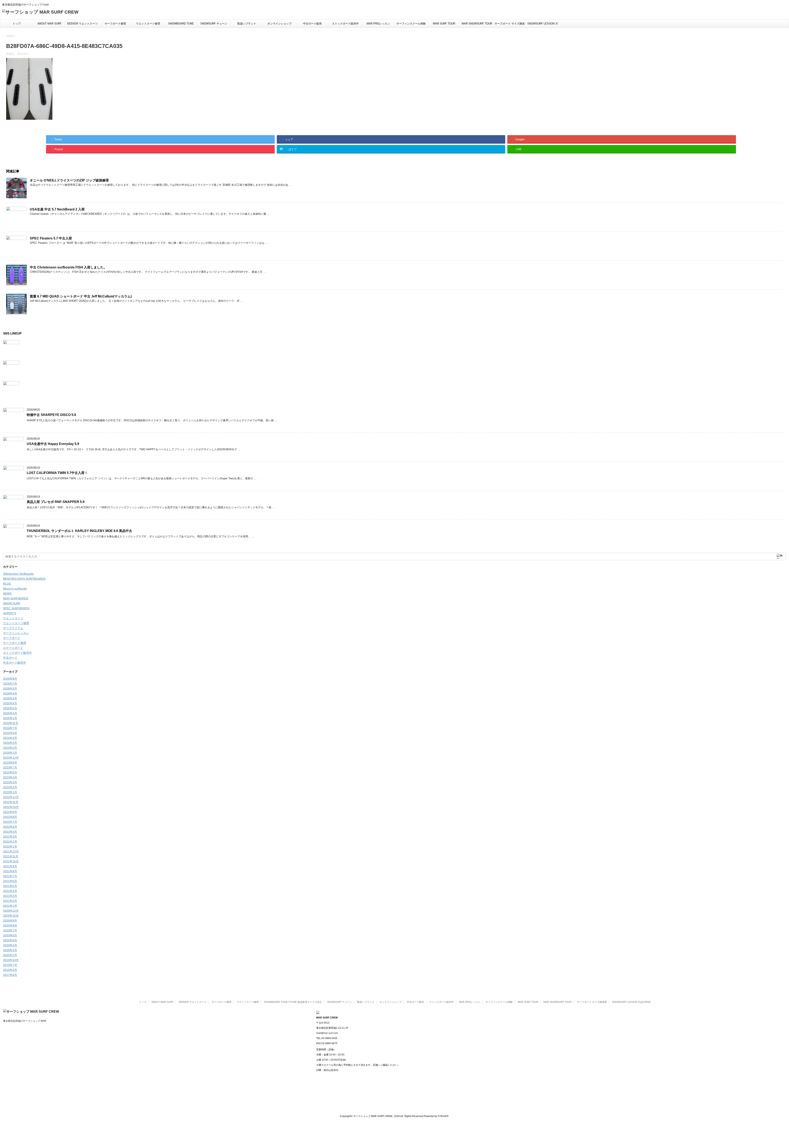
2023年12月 (11, 757)
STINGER (443, 1116)
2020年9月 (10, 920)
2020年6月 (10, 935)
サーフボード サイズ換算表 (510, 25)
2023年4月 (10, 777)
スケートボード (13, 647)
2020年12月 (11, 910)
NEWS (7, 593)
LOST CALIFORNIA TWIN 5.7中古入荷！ (57, 473)
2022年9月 (10, 812)
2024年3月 (10, 742)
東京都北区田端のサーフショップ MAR (24, 1020)
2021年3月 (10, 896)
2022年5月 (10, 826)
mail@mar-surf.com (327, 1033)
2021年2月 (10, 900)
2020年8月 (10, 925)
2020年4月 (10, 945)
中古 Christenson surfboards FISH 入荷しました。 (68, 267)
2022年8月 (10, 817)
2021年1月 (10, 905)
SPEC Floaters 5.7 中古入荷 (51, 238)
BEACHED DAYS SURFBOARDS (24, 578)
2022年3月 (10, 836)
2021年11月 (10, 856)
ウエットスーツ (13, 618)
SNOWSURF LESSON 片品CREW (542, 25)
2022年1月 (10, 846)
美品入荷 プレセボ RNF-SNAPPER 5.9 (55, 502)
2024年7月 (10, 728)
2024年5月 (10, 733)
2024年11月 (10, 723)
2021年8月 (10, 871)
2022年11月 (10, 802)
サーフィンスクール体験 (411, 23)
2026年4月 (10, 693)
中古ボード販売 (312, 23)
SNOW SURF (12, 603)
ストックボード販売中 (345, 23)
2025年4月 (10, 713)
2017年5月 (10, 975)
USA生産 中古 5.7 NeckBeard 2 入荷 (57, 209)
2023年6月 (10, 772)
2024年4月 (10, 738)
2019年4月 (10, 970)
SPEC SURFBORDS (16, 608)
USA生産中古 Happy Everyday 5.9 (53, 444)
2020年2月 (10, 955)
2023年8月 (10, 762)
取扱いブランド (246, 23)
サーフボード (11, 638)
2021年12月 (11, 851)
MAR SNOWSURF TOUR (477, 23)
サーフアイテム (13, 628)
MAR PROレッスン (378, 23)
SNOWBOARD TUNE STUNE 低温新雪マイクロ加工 (181, 25)
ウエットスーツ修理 (148, 23)
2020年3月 (10, 950)
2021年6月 (10, 881)
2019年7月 (10, 965)
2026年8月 (10, 678)
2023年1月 (10, 792)
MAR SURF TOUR (444, 23)
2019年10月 (11, 960)
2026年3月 (10, 698)
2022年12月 (11, 797)
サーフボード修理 (115, 23)
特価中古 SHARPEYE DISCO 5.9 (51, 415)
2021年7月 (10, 876)
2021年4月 (10, 891)
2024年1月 (10, 752)
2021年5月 (10, 886)
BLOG (7, 583)
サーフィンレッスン (16, 633)
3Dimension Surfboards (18, 573)
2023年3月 (10, 782)
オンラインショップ (280, 23)
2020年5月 (10, 940)
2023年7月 (10, 767)
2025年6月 (10, 703)
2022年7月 (10, 821)
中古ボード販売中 (14, 662)
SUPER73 (9, 613)
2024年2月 (10, 747)
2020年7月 (10, 930)
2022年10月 (11, 807)
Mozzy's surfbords (15, 588)
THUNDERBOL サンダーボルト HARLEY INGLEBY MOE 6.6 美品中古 (79, 531)
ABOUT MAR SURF (49, 23)
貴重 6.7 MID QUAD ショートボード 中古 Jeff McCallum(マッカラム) (81, 296)
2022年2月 (10, 841)
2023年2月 (10, 787)
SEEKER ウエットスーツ (82, 23)
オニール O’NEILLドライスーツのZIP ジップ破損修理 (69, 180)
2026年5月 (10, 688)
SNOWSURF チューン (213, 23)
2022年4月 (10, 831)
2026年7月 (10, 683)
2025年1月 (10, 718)
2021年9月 (10, 866)
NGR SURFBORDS (15, 598)
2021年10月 (11, 861)
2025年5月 (10, 708)
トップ (17, 23)
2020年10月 (11, 915)
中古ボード (10, 657)
